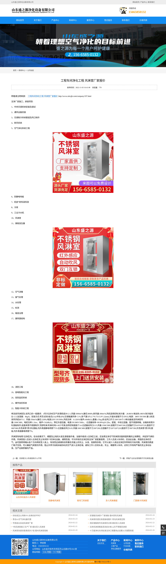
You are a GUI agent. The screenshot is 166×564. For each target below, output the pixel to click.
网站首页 (136, 2)
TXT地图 (57, 552)
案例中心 (90, 20)
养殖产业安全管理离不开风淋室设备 (139, 458)
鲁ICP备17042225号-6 (103, 562)
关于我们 (38, 20)
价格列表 (143, 20)
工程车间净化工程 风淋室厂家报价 (43, 96)
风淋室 (113, 543)
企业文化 (100, 543)
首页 (14, 70)
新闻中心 (73, 20)
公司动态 (30, 70)
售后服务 (108, 20)
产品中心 (143, 2)
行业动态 (127, 546)
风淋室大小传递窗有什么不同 (30, 458)
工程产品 (114, 546)
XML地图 (47, 552)
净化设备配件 (116, 549)
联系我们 (151, 2)
